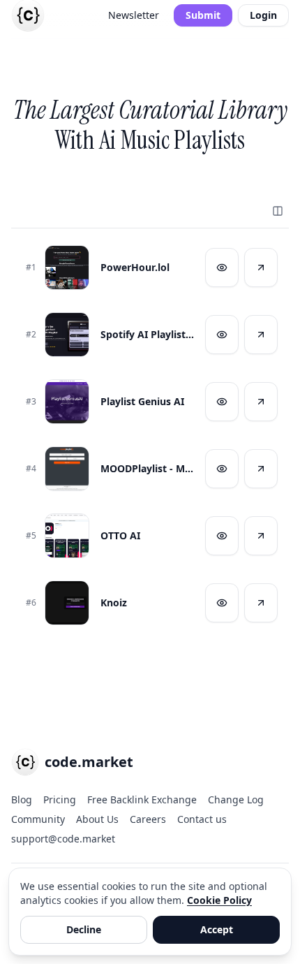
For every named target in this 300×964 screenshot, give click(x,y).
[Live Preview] (222, 267)
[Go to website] (261, 267)
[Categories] (278, 211)
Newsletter (133, 15)
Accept (216, 929)
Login (263, 15)
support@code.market (63, 838)
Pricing (59, 799)
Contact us (202, 819)
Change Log (236, 799)
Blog (21, 799)
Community (38, 819)
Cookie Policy (219, 900)
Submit (203, 15)
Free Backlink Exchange (142, 799)
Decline (83, 929)
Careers (148, 819)
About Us (97, 819)
